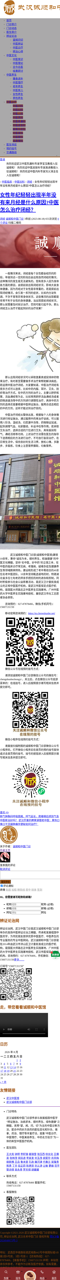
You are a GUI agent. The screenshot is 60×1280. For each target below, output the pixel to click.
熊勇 (9, 1165)
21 (14, 1070)
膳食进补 (18, 78)
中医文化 (11, 55)
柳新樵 (10, 1162)
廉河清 (38, 1162)
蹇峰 (51, 1165)
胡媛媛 (35, 1169)
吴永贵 (18, 1169)
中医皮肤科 (19, 125)
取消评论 (5, 869)
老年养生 (18, 86)
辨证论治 (11, 36)
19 (8, 1070)
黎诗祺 (10, 1169)
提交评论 (5, 882)
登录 (2, 159)
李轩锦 (24, 1154)
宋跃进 (22, 1158)
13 (11, 1067)
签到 (39, 889)
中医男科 (18, 117)
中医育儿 (18, 90)
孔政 (31, 1162)
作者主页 (5, 850)
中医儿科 (18, 113)
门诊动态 (11, 28)
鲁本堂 (24, 1162)
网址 (9, 912)
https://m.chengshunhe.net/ (41, 613)
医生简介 (11, 32)
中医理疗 (18, 82)
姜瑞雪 (32, 1154)
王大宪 (10, 1154)
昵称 (9, 904)
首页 (9, 20)
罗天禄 (27, 1169)
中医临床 (7, 181)
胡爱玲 (47, 1158)
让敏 (45, 1165)
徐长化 (49, 1154)
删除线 (21, 889)
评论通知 (8, 886)
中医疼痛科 (19, 121)
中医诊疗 (18, 47)
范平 (57, 1165)
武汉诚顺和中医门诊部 (19, 1102)
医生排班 (11, 144)
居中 (28, 889)
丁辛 (14, 1165)
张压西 (41, 1154)
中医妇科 (18, 109)
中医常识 (18, 59)
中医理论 (18, 63)
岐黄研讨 (18, 71)
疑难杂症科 (19, 129)
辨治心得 (18, 51)
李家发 (30, 1158)
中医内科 (18, 105)
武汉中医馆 (12, 1098)
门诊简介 (11, 24)
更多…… (19, 959)
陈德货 (30, 1165)
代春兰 (47, 1162)
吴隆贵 (55, 1162)
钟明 (17, 1154)
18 (5, 1070)
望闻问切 (18, 39)
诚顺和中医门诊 (15, 218)
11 (5, 1067)
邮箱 (9, 908)
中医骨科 (18, 133)
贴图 (8, 889)
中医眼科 (18, 136)
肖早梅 (55, 1158)
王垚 (17, 1162)
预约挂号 (11, 148)
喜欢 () (4, 812)
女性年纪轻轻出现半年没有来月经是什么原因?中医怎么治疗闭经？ (29, 202)
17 (1, 1070)
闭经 (29, 181)
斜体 (33, 889)
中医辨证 (18, 43)
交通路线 (11, 152)
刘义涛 (38, 1165)
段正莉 (22, 1165)
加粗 (14, 889)
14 (14, 1067)
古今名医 (18, 67)
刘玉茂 (38, 1158)
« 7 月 (3, 1082)
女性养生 (18, 94)
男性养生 (18, 98)
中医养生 (11, 74)
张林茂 (13, 1158)
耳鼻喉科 (18, 140)
